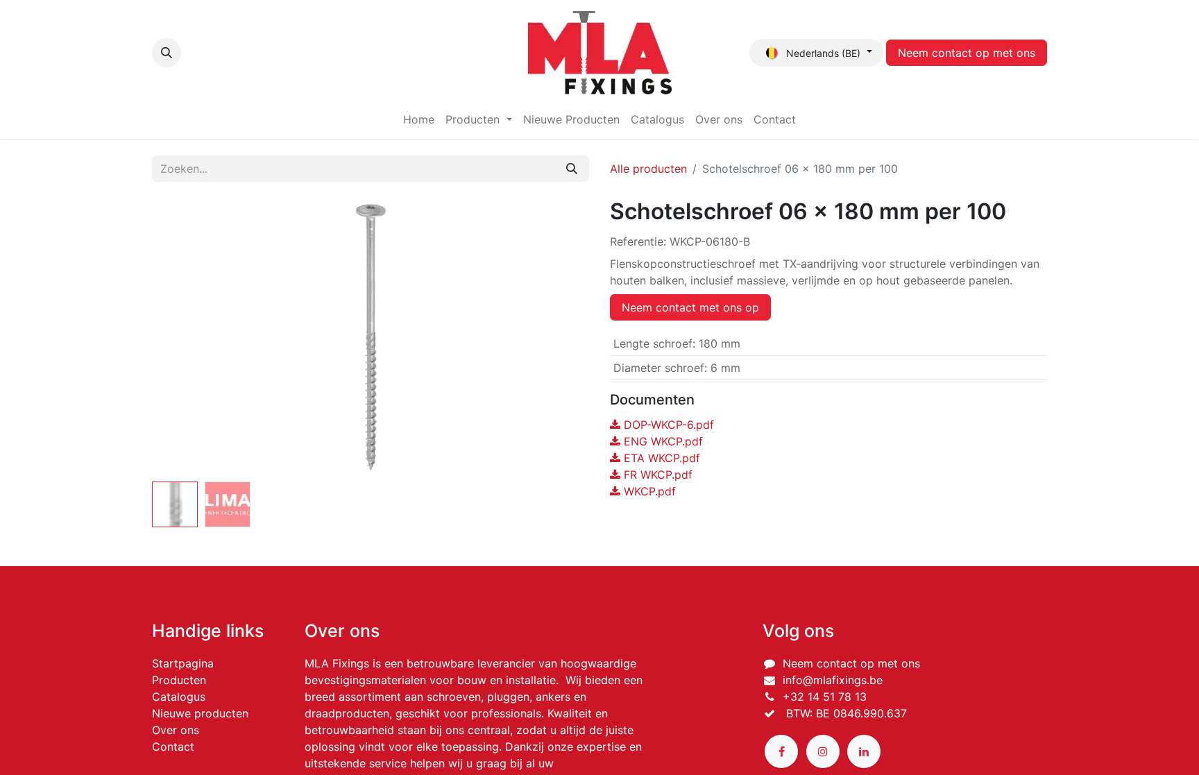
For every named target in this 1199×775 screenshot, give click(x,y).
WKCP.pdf (648, 491)
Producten (179, 680)
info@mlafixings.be (833, 680)
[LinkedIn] (864, 751)
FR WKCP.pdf (656, 475)
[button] (166, 52)
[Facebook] (781, 751)
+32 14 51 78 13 (825, 697)
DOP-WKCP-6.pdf (667, 425)
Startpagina (183, 663)
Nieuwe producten (200, 713)
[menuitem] (419, 119)
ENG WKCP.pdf (661, 441)
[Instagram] (823, 751)
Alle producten (648, 169)
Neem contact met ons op (690, 307)
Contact (173, 746)
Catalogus (178, 697)
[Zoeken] (571, 168)
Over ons (175, 730)
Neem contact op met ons (966, 53)
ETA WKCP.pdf (660, 458)
